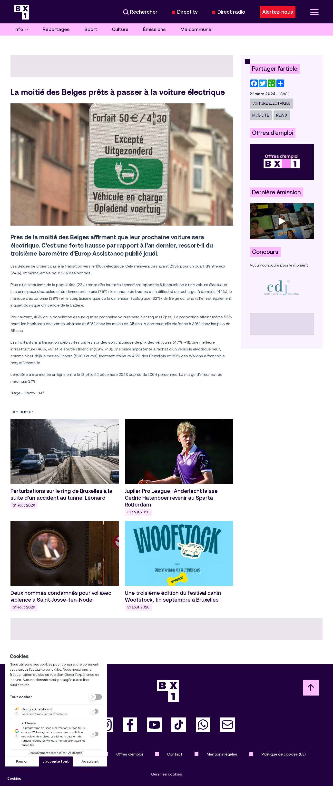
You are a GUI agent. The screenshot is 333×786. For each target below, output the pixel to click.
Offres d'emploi (129, 754)
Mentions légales (222, 754)
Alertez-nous (277, 12)
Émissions (154, 29)
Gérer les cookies (166, 774)
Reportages (56, 29)
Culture (120, 29)
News (281, 115)
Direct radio (231, 12)
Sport (90, 29)
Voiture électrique (271, 103)
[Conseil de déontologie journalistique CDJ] (281, 287)
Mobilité (260, 115)
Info (18, 29)
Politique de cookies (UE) (284, 754)
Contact (174, 754)
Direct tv (187, 12)
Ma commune (195, 29)
